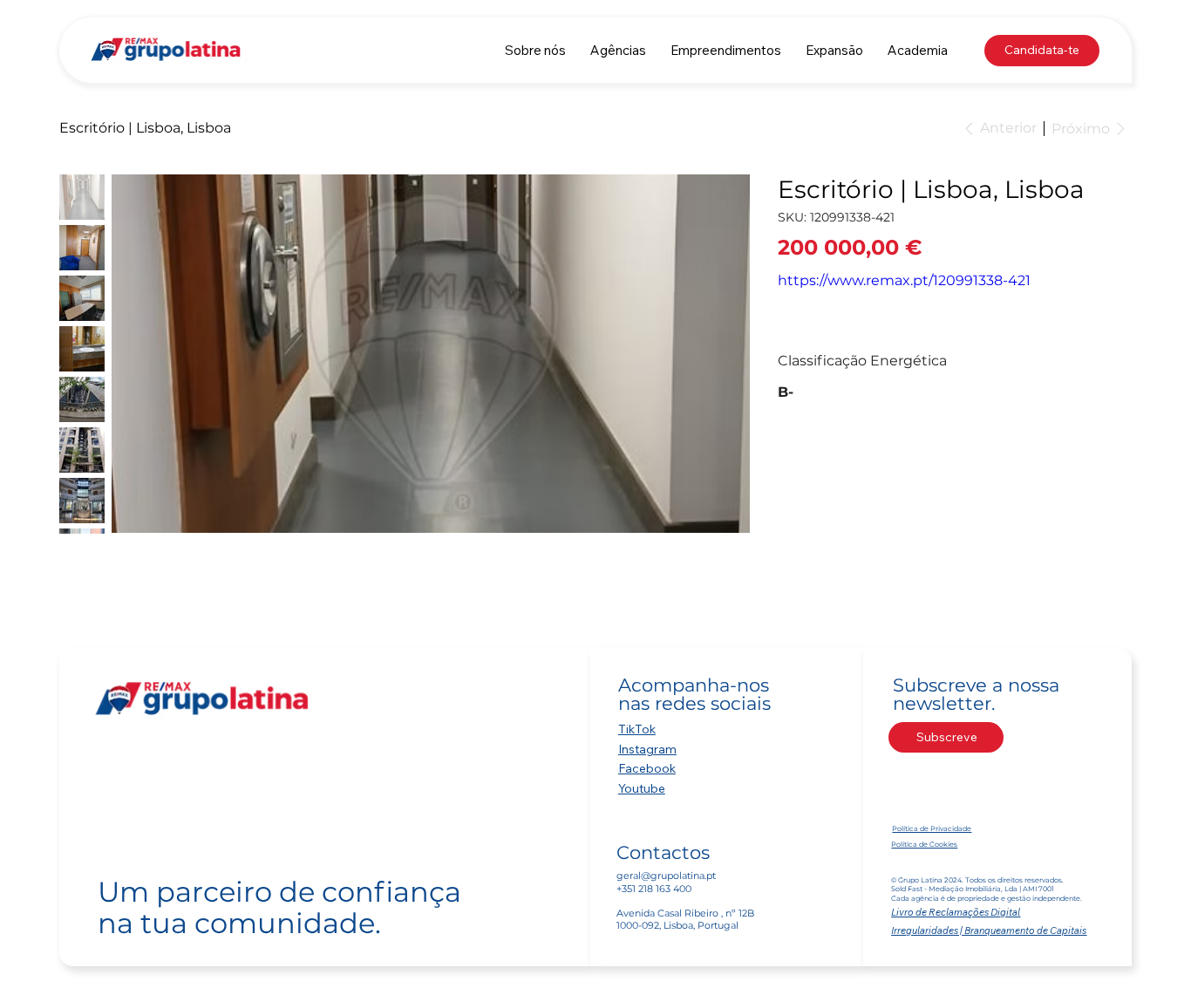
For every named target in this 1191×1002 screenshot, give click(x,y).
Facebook (647, 768)
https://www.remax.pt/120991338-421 (904, 280)
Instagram (647, 749)
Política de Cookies (924, 844)
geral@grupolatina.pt (666, 875)
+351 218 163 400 (653, 889)
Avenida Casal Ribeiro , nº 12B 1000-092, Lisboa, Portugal (685, 919)
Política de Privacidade (931, 828)
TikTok (637, 729)
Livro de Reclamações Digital (955, 912)
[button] (618, 50)
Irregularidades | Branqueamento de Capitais (988, 930)
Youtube (641, 788)
